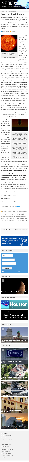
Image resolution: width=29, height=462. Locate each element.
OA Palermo (12, 213)
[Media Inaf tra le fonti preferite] (14, 246)
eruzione (3, 213)
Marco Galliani (5, 31)
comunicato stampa (9, 201)
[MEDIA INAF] (14, 5)
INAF (11, 211)
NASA (9, 213)
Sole (19, 213)
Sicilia (16, 213)
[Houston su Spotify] (14, 309)
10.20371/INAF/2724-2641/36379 (17, 222)
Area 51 (3, 457)
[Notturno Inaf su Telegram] (14, 320)
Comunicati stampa (6, 211)
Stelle (22, 213)
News (14, 211)
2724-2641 (6, 446)
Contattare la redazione (7, 455)
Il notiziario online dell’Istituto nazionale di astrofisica (14, 6)
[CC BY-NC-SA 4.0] (18, 206)
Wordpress (9, 453)
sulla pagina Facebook (8, 218)
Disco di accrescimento (21, 211)
